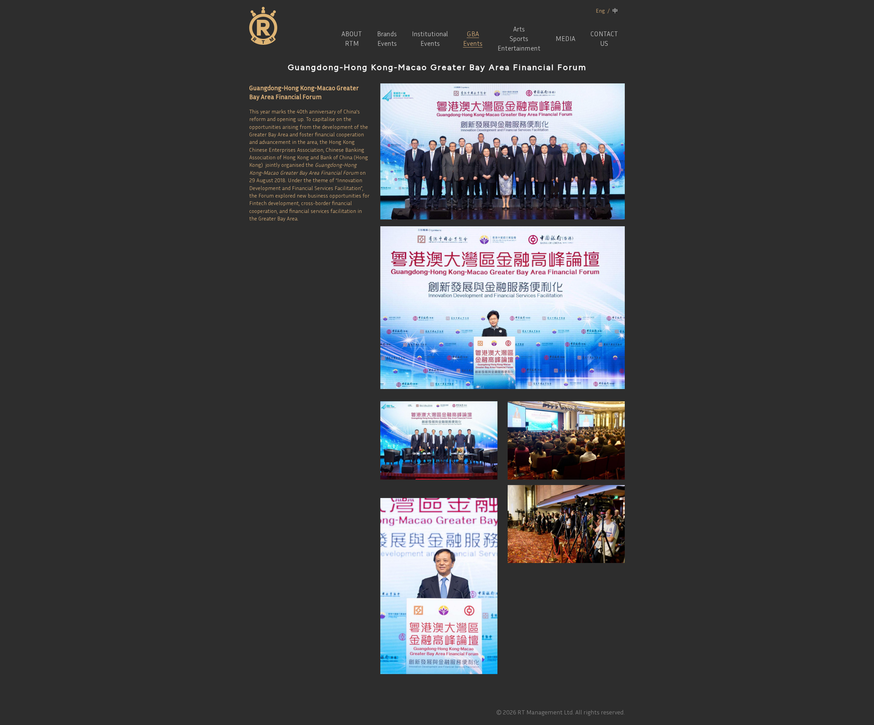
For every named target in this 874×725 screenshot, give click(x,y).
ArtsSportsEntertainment (518, 38)
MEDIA (565, 38)
